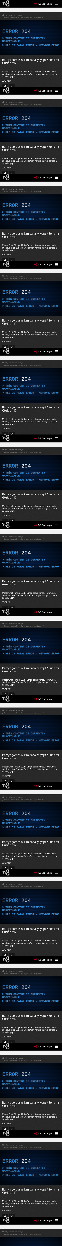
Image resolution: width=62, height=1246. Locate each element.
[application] (31, 623)
